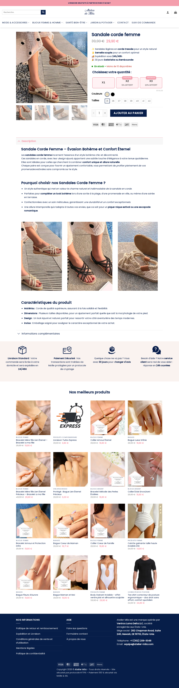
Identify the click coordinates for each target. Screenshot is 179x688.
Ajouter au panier (128, 113)
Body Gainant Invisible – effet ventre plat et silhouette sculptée (107, 596)
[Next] (82, 67)
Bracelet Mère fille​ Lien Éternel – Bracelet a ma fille (31, 441)
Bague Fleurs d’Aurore (27, 595)
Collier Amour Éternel (100, 440)
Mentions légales (25, 648)
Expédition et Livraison (28, 633)
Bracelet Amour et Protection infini (31, 544)
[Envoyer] (43, 12)
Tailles (95, 100)
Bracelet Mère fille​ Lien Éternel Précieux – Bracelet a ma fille (30, 493)
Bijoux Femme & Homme (46, 22)
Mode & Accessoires (14, 22)
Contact (123, 22)
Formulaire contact (77, 633)
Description (29, 141)
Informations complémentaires (41, 333)
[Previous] (20, 67)
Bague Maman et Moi (64, 595)
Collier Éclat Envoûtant (139, 491)
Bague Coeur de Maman (65, 543)
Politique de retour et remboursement (37, 628)
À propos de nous (76, 639)
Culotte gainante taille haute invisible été (142, 544)
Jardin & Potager (101, 22)
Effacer (159, 91)
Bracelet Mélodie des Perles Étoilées (104, 493)
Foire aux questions (76, 628)
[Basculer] (19, 141)
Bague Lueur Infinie (137, 440)
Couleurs (97, 94)
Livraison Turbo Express (65, 440)
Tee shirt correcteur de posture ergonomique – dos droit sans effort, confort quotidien (143, 597)
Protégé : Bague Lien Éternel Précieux (67, 493)
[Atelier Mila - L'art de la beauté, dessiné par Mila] (89, 12)
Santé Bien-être (75, 22)
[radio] (107, 94)
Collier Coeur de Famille (102, 543)
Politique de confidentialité (30, 653)
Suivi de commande (143, 22)
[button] (167, 12)
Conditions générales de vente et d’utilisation (34, 641)
